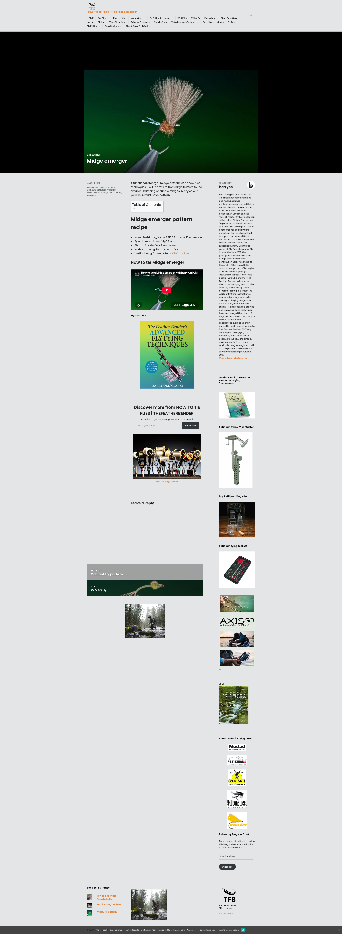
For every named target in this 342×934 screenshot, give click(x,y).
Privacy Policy (226, 913)
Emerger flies (119, 18)
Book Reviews (112, 26)
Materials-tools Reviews (183, 22)
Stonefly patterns (229, 18)
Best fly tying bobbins (108, 904)
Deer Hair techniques (213, 22)
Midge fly (195, 18)
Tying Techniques (117, 22)
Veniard (92, 195)
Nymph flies (136, 18)
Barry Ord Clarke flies (99, 187)
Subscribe (190, 425)
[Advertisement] (171, 50)
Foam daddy (210, 18)
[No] (338, 930)
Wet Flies (182, 18)
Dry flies (102, 18)
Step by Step (160, 22)
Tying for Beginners (140, 22)
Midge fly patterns (97, 193)
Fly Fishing (92, 26)
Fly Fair (231, 22)
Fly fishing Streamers (159, 18)
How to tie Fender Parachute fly (106, 897)
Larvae (90, 22)
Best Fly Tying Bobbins (167, 481)
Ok (243, 930)
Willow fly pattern (106, 911)
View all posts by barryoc (233, 358)
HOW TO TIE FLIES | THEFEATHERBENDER (112, 12)
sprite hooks (114, 193)
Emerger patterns (107, 190)
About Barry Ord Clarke (138, 26)
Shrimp (101, 22)
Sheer (157, 241)
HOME (90, 18)
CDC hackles (181, 253)
